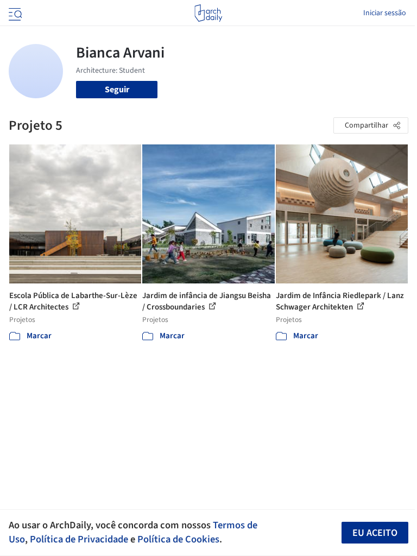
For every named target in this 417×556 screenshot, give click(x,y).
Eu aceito (374, 533)
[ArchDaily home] (208, 13)
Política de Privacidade (79, 539)
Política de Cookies (178, 539)
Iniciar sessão (384, 13)
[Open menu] (14, 13)
